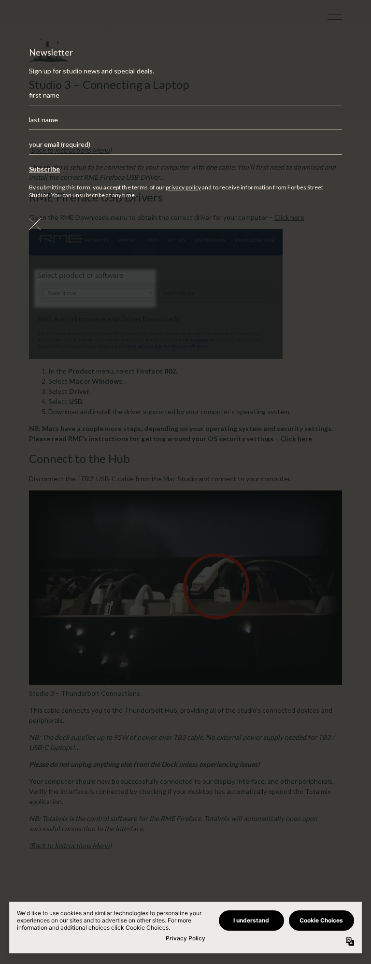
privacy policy (183, 187)
